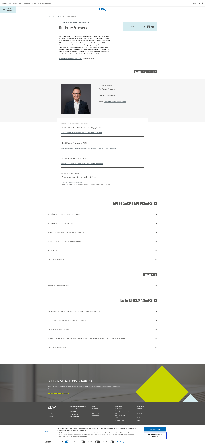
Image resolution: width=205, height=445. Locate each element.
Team (9, 3)
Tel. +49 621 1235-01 (74, 408)
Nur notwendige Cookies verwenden (155, 435)
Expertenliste (118, 408)
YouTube (139, 418)
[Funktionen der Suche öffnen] (19, 9)
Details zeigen (121, 442)
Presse (39, 3)
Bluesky (139, 413)
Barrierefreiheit (96, 413)
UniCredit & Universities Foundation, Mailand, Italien (76, 163)
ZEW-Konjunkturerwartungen (122, 411)
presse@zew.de (73, 412)
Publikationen (26, 3)
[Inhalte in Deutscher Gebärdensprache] (200, 3)
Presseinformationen (74, 414)
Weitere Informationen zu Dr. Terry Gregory (70, 58)
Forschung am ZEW (120, 415)
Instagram (140, 411)
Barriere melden (96, 415)
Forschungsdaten (17, 3)
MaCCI (116, 418)
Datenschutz (95, 411)
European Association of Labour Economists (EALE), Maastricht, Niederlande (82, 148)
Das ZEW (4, 3)
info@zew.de (73, 409)
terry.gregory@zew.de (107, 95)
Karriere (34, 3)
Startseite (51, 16)
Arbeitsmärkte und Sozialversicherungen (74, 23)
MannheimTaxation (120, 420)
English (195, 3)
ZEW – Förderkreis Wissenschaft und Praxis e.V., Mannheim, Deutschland (81, 132)
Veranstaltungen (46, 3)
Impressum (95, 408)
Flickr (138, 420)
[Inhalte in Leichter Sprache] (202, 3)
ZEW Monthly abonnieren (59, 393)
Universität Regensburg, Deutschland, (71, 182)
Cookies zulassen (155, 429)
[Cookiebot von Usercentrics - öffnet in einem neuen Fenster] (47, 442)
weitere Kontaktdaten (74, 416)
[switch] (83, 442)
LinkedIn (139, 408)
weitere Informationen (111, 148)
